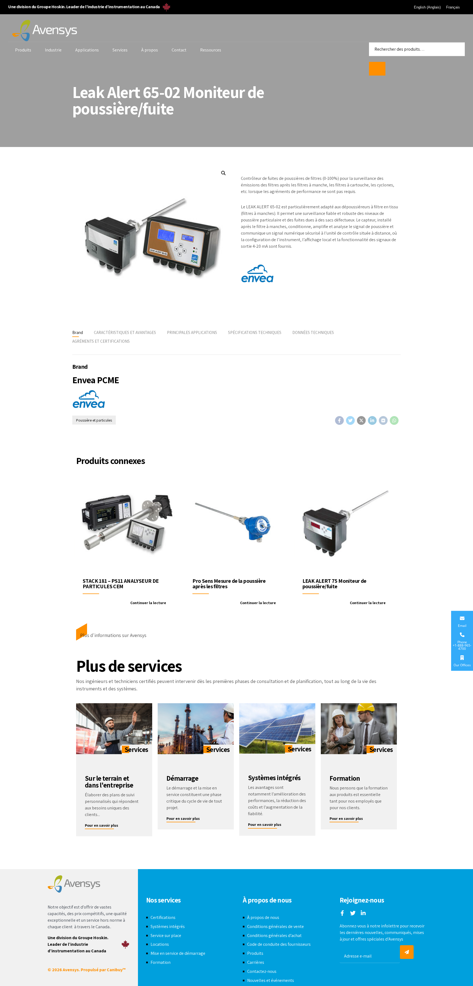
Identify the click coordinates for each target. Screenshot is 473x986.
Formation (161, 962)
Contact (179, 50)
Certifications (163, 917)
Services (120, 50)
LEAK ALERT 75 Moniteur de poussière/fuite (334, 583)
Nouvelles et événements (270, 980)
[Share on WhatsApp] (394, 420)
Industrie (53, 50)
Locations (160, 944)
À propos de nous (263, 917)
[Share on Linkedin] (372, 420)
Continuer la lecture (148, 602)
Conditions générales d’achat (274, 935)
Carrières (255, 962)
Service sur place (166, 935)
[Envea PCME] (257, 274)
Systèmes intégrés (168, 926)
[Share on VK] (383, 420)
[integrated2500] (277, 728)
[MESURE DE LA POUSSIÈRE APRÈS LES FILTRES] (236, 523)
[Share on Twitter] (350, 420)
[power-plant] (196, 728)
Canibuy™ (116, 970)
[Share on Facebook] (339, 420)
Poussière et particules (94, 420)
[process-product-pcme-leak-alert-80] (346, 523)
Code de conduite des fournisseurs (279, 944)
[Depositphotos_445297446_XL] (359, 728)
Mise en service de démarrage (178, 953)
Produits (23, 50)
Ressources (210, 50)
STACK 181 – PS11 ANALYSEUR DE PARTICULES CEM (121, 583)
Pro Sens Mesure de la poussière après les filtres (229, 583)
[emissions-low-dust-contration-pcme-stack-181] (126, 523)
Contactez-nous (261, 971)
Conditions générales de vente (275, 926)
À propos (149, 50)
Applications (87, 50)
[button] (223, 173)
